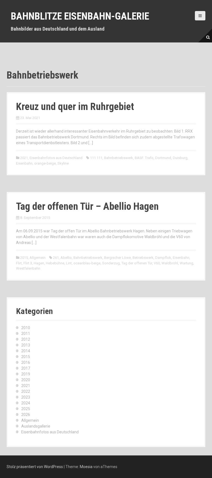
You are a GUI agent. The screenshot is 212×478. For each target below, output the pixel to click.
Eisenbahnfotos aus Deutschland (56, 158)
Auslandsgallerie (35, 426)
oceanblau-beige (86, 263)
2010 (25, 328)
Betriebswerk (142, 258)
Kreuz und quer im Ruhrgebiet (75, 106)
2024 (25, 403)
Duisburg (180, 158)
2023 (25, 397)
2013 (25, 345)
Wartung (186, 263)
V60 (157, 263)
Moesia (86, 466)
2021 (24, 158)
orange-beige (45, 163)
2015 (24, 258)
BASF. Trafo (144, 158)
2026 (25, 414)
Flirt (19, 263)
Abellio (66, 258)
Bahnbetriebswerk (118, 158)
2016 (25, 362)
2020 (25, 380)
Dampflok (163, 258)
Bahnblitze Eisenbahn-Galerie (80, 16)
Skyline (63, 163)
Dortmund (163, 158)
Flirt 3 (27, 263)
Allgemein (38, 258)
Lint (69, 263)
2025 (25, 409)
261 (56, 258)
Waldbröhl (169, 263)
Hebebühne (55, 263)
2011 (25, 333)
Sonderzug (111, 263)
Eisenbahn (24, 163)
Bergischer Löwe (117, 258)
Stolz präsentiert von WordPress (35, 466)
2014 (25, 351)
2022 (25, 391)
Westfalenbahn (28, 268)
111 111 (96, 158)
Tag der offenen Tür (136, 263)
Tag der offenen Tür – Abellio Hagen (87, 206)
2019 (25, 374)
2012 (25, 339)
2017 (25, 368)
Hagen (39, 263)
